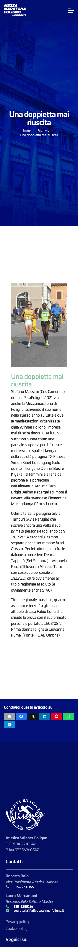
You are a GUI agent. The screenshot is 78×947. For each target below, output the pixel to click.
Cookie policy (17, 928)
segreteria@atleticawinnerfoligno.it (39, 910)
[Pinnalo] (56, 716)
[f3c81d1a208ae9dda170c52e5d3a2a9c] (39, 325)
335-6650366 (24, 887)
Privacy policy (17, 921)
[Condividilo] (21, 716)
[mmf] (15, 10)
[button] (71, 10)
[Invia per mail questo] (9, 716)
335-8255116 (23, 906)
